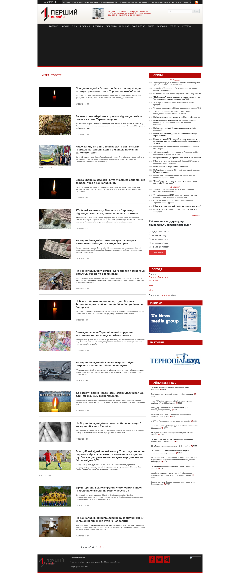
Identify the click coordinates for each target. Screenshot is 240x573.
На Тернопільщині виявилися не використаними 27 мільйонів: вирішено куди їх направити (110, 519)
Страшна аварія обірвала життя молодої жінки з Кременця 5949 (170, 388)
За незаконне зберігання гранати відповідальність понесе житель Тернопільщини (109, 118)
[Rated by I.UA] (195, 558)
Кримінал (124, 26)
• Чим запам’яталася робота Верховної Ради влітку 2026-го (145, 2)
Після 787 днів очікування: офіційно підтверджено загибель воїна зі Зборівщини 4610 (171, 402)
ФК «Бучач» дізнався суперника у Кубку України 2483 (174, 446)
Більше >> (196, 215)
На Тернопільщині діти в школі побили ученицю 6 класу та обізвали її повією (108, 425)
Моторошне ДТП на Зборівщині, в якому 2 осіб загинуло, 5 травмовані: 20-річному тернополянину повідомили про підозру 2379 (174, 459)
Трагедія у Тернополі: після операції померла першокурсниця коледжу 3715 (169, 409)
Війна (75, 26)
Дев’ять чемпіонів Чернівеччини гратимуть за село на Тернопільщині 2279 (172, 483)
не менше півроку (160, 246)
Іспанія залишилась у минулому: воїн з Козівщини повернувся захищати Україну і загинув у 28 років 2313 (171, 475)
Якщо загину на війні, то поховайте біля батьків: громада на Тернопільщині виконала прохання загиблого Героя (108, 149)
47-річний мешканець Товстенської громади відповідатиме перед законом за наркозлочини (107, 212)
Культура (174, 26)
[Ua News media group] (175, 321)
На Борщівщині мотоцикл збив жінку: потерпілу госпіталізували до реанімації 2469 (170, 452)
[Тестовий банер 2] (175, 361)
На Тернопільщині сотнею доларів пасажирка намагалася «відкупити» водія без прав (106, 242)
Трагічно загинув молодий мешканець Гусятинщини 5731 (172, 395)
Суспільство (138, 26)
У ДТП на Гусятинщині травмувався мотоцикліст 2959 (174, 421)
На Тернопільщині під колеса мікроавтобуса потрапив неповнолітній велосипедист (105, 364)
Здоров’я (162, 26)
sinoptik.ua (165, 295)
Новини (65, 26)
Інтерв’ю (186, 26)
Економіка (111, 26)
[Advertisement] (120, 47)
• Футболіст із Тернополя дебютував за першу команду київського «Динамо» (84, 2)
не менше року (159, 235)
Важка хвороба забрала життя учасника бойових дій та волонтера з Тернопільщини (110, 181)
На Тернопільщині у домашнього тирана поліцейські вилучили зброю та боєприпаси (110, 272)
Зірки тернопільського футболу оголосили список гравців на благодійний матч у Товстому (109, 489)
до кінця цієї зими (160, 243)
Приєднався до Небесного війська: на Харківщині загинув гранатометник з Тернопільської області (109, 90)
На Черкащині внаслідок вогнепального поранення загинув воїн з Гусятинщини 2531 (172, 440)
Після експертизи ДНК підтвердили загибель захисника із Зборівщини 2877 (174, 427)
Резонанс (85, 26)
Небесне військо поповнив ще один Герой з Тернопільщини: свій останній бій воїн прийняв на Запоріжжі (109, 304)
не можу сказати (160, 239)
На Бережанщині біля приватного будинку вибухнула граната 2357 (172, 467)
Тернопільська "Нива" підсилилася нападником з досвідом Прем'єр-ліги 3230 (171, 415)
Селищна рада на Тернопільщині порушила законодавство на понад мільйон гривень (104, 334)
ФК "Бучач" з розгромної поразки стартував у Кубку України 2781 (171, 434)
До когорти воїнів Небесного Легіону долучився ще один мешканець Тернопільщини (110, 394)
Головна (53, 26)
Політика (98, 26)
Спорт (151, 26)
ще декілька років (160, 231)
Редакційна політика (79, 566)
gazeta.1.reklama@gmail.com (107, 562)
